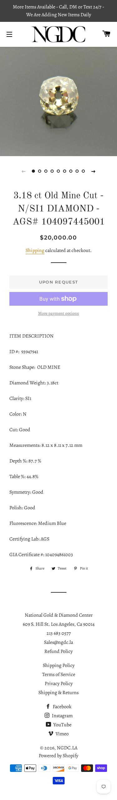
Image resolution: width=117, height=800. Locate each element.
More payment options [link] (58, 313)
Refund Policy (58, 651)
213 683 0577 (58, 633)
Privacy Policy (59, 683)
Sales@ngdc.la (58, 642)
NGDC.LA (67, 747)
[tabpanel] (58, 100)
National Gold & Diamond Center (59, 615)
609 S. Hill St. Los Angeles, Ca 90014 (59, 624)
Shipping (35, 250)
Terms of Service (58, 674)
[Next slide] (93, 171)
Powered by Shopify (58, 755)
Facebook (61, 706)
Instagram (62, 715)
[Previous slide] (24, 171)
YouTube (61, 724)
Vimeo (62, 733)
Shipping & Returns (58, 692)
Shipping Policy (59, 665)
